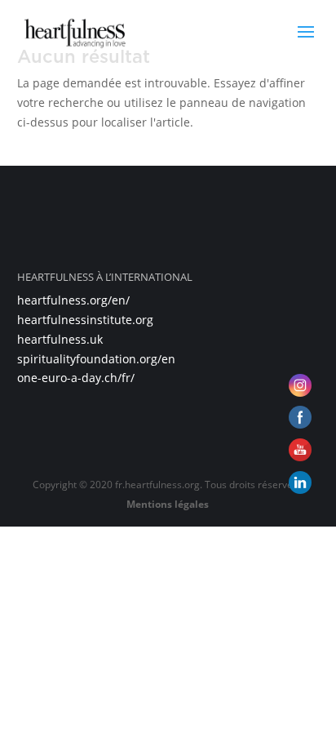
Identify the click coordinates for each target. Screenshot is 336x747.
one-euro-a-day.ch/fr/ (76, 377)
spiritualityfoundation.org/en (96, 359)
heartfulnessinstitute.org (85, 319)
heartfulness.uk (60, 339)
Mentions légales (167, 504)
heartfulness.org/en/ (73, 300)
